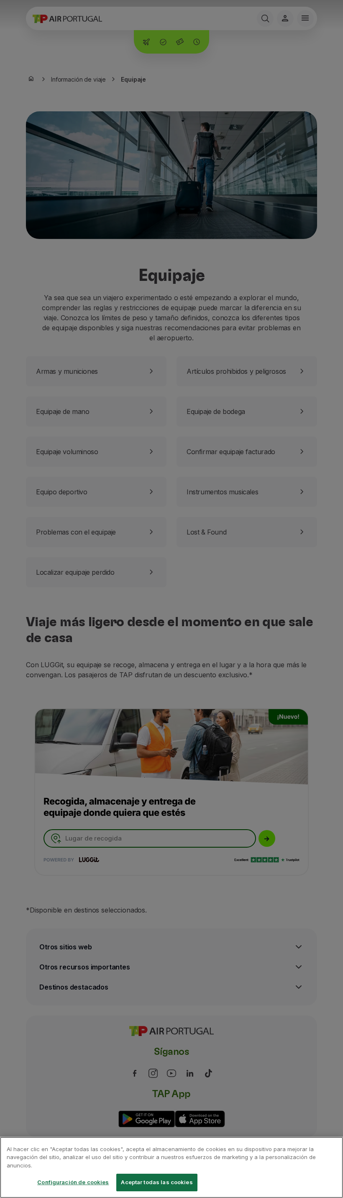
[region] (171, 1167)
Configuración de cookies (73, 1182)
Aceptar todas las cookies (156, 1182)
